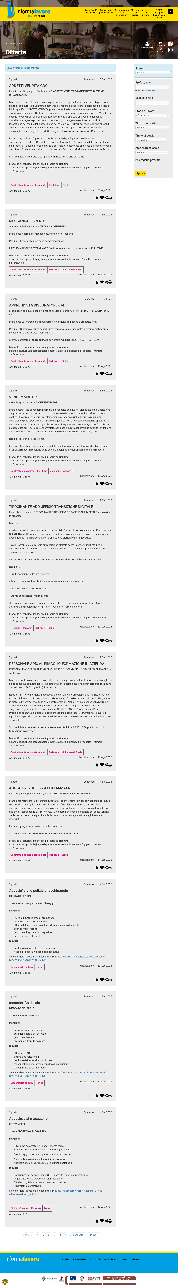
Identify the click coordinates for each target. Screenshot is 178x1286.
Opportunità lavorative (91, 11)
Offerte (19, 43)
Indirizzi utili (160, 52)
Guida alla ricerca (149, 90)
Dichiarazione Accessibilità (74, 1259)
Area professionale (147, 148)
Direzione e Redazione (108, 1259)
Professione (143, 82)
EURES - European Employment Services (159, 14)
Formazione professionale (106, 11)
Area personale (147, 47)
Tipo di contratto (146, 123)
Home (11, 43)
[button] (5, 1281)
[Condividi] (106, 198)
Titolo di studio (145, 135)
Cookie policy (135, 1259)
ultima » (93, 1234)
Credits (92, 1259)
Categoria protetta (148, 160)
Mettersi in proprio (146, 12)
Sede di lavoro (144, 98)
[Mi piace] (97, 198)
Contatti (161, 46)
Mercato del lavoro (135, 12)
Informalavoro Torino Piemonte (28, 10)
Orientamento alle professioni (122, 12)
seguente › (79, 1234)
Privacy (123, 1259)
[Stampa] (110, 198)
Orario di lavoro (144, 111)
